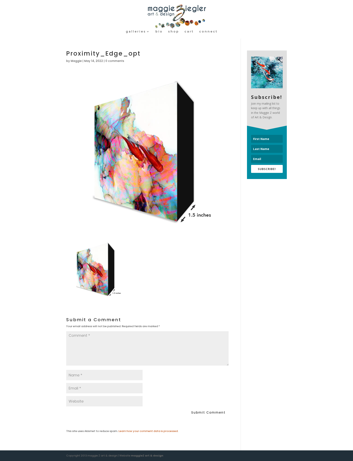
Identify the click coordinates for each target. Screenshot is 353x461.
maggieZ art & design (147, 456)
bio (159, 31)
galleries (136, 31)
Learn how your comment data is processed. (148, 431)
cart (189, 31)
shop (173, 31)
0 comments (114, 61)
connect (208, 31)
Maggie (76, 61)
